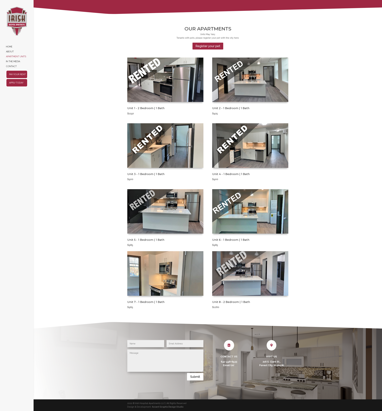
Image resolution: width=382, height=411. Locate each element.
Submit (195, 377)
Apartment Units (16, 56)
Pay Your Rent (17, 74)
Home (9, 47)
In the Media (13, 61)
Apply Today (16, 82)
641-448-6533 (229, 361)
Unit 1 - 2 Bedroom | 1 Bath (146, 108)
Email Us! (229, 365)
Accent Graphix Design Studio (167, 407)
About (10, 52)
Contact (11, 66)
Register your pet (207, 46)
